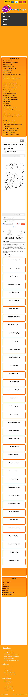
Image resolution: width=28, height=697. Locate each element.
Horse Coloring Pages (8, 685)
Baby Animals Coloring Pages (8, 66)
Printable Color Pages (19, 248)
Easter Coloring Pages (8, 686)
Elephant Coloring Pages (14, 357)
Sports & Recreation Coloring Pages (9, 122)
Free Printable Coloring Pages (10, 690)
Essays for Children (6, 582)
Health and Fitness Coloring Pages (9, 95)
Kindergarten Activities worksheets (10, 674)
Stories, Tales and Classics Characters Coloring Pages (12, 124)
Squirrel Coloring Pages (14, 527)
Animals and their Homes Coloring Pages (10, 62)
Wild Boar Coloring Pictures (7, 245)
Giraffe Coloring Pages (14, 373)
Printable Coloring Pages (9, 688)
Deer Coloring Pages (14, 341)
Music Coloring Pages (7, 105)
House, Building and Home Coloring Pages (10, 99)
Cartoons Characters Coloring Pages (9, 68)
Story (4, 21)
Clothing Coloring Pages (7, 70)
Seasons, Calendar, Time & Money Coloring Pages (12, 116)
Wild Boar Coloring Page (7, 244)
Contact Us (5, 24)
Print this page (10, 148)
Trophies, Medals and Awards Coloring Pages (11, 128)
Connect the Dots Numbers (8, 76)
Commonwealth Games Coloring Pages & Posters (12, 74)
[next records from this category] (23, 156)
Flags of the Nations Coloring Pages (9, 89)
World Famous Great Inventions (9, 132)
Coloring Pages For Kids (9, 683)
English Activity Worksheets (9, 667)
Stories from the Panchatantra (8, 592)
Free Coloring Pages (8, 681)
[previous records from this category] (21, 156)
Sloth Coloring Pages (14, 511)
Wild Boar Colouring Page (17, 245)
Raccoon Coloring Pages (14, 495)
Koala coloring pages (14, 430)
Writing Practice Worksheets (9, 672)
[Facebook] (12, 2)
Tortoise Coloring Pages (14, 544)
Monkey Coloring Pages (14, 462)
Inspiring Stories (6, 588)
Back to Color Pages (11, 151)
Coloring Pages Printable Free (15, 251)
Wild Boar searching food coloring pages (20, 238)
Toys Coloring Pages (6, 126)
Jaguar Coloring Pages (14, 414)
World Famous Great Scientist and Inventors (11, 134)
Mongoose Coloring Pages (14, 454)
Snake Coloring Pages (14, 519)
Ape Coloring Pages (14, 276)
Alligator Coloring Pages (14, 268)
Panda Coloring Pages (14, 479)
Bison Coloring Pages (14, 300)
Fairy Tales (5, 584)
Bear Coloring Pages (14, 292)
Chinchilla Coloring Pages (14, 324)
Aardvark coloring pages (14, 260)
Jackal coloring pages (14, 406)
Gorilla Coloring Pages (14, 381)
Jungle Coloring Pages (7, 101)
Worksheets (6, 19)
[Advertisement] (14, 41)
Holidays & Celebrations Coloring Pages (10, 97)
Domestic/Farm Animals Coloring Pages (10, 82)
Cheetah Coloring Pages (14, 308)
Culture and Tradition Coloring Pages (9, 80)
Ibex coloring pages (14, 398)
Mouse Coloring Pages (14, 471)
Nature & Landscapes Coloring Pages (10, 107)
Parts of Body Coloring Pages (8, 109)
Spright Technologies (23, 694)
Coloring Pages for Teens (7, 72)
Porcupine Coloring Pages (14, 487)
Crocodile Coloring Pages (14, 333)
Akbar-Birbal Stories (7, 580)
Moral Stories (5, 590)
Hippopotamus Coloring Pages (14, 389)
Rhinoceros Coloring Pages (14, 503)
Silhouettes (5, 118)
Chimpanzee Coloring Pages (14, 316)
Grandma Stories (6, 586)
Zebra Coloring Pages (14, 560)
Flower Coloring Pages (7, 91)
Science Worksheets (8, 670)
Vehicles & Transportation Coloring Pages (10, 130)
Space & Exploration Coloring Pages (9, 120)
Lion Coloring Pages (14, 446)
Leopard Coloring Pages (14, 438)
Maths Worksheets (6, 103)
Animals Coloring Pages (7, 64)
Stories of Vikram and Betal (8, 594)
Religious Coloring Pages (7, 113)
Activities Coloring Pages (7, 60)
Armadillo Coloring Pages (14, 284)
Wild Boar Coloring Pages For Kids (18, 244)
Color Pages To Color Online (10, 248)
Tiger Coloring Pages (14, 536)
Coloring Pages (6, 16)
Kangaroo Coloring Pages (14, 422)
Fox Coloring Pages (14, 365)
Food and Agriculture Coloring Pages (9, 93)
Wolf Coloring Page (14, 552)
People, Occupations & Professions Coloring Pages (12, 111)
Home (14, 8)
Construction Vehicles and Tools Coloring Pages (11, 78)
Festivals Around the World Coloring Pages (11, 87)
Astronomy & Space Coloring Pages (11, 654)
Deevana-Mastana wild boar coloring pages (9, 238)
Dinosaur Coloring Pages (14, 349)
